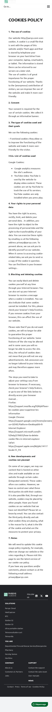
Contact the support (36, 668)
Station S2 (9, 620)
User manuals (33, 676)
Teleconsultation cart (13, 632)
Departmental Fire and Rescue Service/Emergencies (26, 646)
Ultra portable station (14, 628)
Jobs (7, 676)
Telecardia (9, 636)
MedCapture (10, 612)
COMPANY (9, 663)
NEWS (31, 680)
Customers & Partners (14, 672)
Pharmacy (9, 650)
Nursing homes (11, 654)
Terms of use (26, 687)
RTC (6, 616)
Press (17, 687)
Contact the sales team (37, 672)
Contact (10, 687)
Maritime (8, 658)
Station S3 (9, 624)
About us (8, 668)
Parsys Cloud (10, 608)
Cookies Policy (38, 687)
